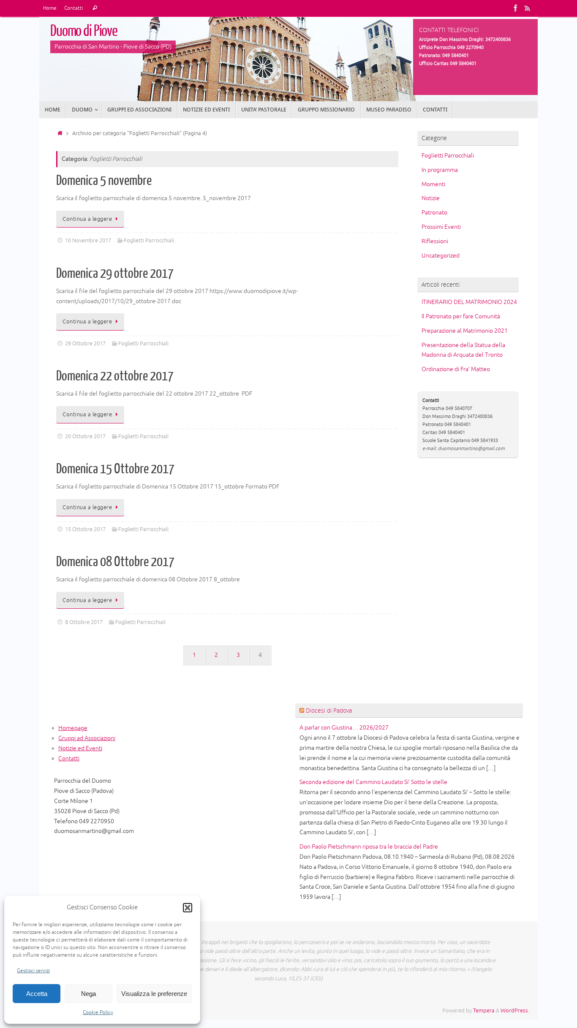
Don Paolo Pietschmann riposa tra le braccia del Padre (368, 846)
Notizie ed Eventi (80, 748)
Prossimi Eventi (441, 227)
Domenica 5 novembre (104, 180)
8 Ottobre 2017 (84, 622)
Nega (88, 993)
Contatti (73, 8)
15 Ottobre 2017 (85, 529)
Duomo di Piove (83, 31)
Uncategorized (441, 255)
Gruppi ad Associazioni (86, 738)
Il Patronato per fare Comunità (461, 316)
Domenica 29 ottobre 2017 (115, 273)
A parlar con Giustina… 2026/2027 (344, 727)
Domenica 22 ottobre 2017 (115, 376)
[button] (187, 907)
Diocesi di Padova (329, 710)
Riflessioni (435, 241)
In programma (440, 170)
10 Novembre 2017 (88, 240)
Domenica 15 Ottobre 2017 (115, 469)
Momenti (433, 184)
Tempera (484, 1010)
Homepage (72, 728)
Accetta (36, 993)
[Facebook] (516, 8)
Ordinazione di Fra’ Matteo (456, 369)
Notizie (431, 198)
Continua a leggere (87, 219)
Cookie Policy (98, 1012)
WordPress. (515, 1010)
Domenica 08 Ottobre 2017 (115, 562)
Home (50, 8)
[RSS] (527, 8)
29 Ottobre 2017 (85, 343)
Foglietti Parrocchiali (149, 240)
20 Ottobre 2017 (85, 436)
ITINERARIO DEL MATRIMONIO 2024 (469, 302)
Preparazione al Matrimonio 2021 (465, 330)
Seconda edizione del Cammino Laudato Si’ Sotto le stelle (373, 782)
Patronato (434, 212)
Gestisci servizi (33, 971)
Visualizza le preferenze (154, 993)
